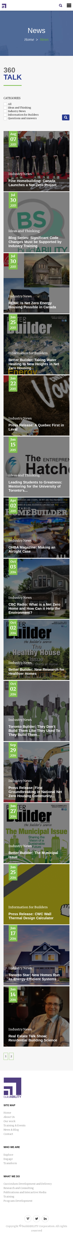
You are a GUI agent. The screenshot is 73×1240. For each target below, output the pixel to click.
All (9, 104)
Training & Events (15, 1125)
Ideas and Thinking (19, 107)
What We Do (12, 1176)
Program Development (18, 1200)
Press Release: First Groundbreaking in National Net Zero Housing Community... (35, 792)
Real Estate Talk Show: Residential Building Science (33, 1038)
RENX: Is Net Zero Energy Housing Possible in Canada (32, 305)
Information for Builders (23, 114)
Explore (8, 1154)
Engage (8, 1159)
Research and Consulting (19, 1188)
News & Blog (11, 1129)
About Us (9, 1117)
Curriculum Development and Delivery (28, 1183)
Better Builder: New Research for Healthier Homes (36, 671)
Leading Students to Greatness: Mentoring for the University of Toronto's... (35, 486)
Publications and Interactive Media (25, 1192)
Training (9, 1196)
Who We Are (12, 1147)
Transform (10, 1163)
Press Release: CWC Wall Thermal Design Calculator (31, 916)
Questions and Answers (22, 118)
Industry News (16, 111)
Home (29, 39)
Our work (9, 1121)
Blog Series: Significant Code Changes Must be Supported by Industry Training (35, 242)
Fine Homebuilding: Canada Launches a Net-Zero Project (33, 183)
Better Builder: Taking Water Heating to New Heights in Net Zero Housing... (34, 364)
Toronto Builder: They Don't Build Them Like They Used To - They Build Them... (35, 731)
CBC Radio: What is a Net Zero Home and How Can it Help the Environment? (34, 608)
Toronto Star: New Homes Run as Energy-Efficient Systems (34, 977)
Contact (8, 1134)
